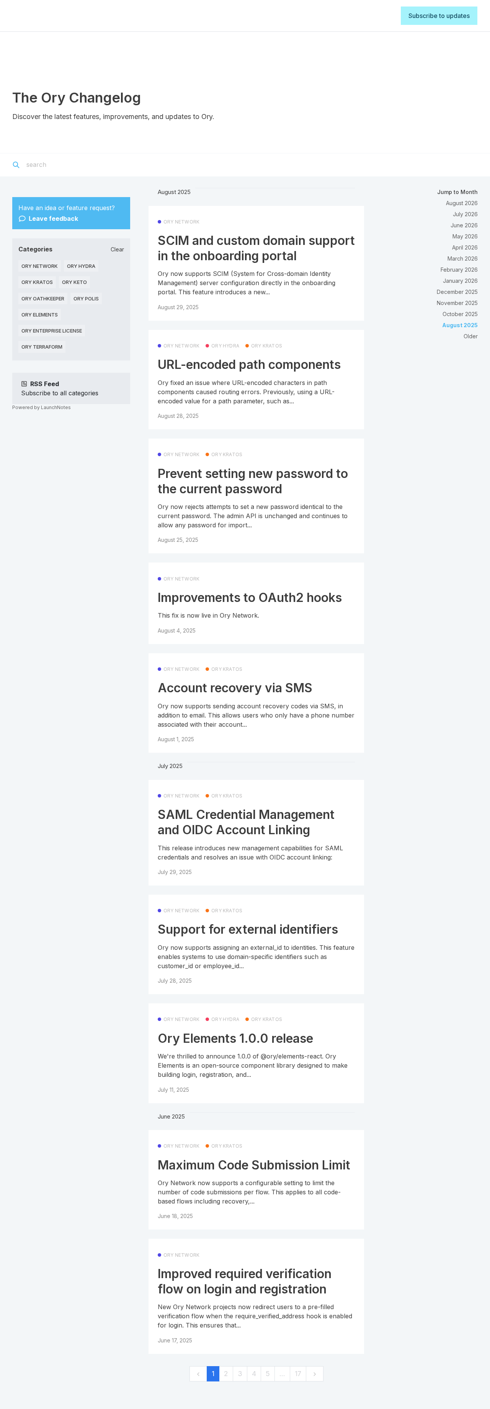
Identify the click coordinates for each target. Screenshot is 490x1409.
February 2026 (459, 269)
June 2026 (464, 225)
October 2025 (460, 314)
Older (471, 336)
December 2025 (457, 292)
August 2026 (462, 203)
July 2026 (465, 214)
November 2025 (457, 303)
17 (298, 1374)
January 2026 (460, 280)
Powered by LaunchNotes (41, 407)
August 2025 (460, 325)
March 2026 (463, 258)
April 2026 (465, 247)
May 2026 (465, 236)
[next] (314, 1374)
